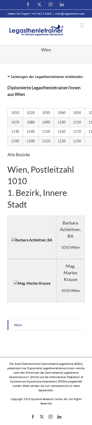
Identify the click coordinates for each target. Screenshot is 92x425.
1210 (46, 141)
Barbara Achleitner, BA (70, 229)
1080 (31, 122)
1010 (15, 112)
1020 (31, 112)
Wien (18, 325)
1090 (46, 122)
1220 (62, 141)
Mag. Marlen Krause (71, 272)
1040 (62, 112)
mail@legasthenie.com (70, 13)
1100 (62, 122)
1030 (46, 112)
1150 (46, 131)
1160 (62, 131)
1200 (31, 141)
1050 (77, 112)
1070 (15, 122)
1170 (77, 131)
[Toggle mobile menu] (82, 25)
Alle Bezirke (18, 154)
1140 (31, 131)
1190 (15, 141)
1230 (77, 141)
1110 (77, 122)
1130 (15, 131)
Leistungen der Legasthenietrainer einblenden (47, 76)
